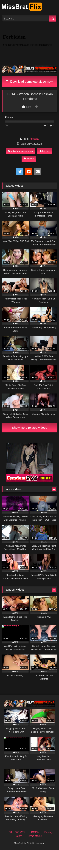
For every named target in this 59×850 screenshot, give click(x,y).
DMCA (35, 832)
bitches (45, 151)
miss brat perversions (22, 151)
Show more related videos (29, 427)
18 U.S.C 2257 (17, 832)
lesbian (30, 158)
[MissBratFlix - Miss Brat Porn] (24, 7)
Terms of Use (34, 836)
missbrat (34, 138)
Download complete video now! (31, 81)
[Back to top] (49, 840)
